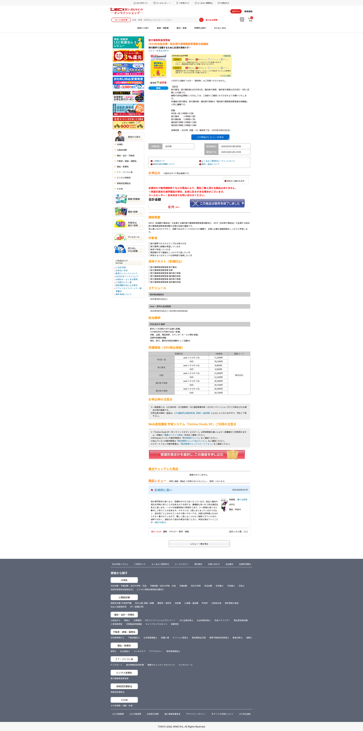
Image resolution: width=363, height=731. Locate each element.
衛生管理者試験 (241, 620)
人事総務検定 (117, 624)
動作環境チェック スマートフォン (196, 443)
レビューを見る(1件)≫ (158, 50)
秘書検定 (175, 624)
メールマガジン (182, 564)
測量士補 (165, 637)
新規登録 (248, 11)
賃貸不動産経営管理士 (219, 637)
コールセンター (162, 3)
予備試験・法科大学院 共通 (163, 585)
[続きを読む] (160, 522)
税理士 (127, 620)
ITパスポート (117, 664)
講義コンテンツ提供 (173, 434)
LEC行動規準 (135, 713)
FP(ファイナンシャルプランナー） (160, 620)
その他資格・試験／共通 (121, 705)
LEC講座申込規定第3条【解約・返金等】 (192, 413)
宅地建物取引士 (117, 637)
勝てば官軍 (242, 499)
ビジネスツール (186, 664)
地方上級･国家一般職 (144, 603)
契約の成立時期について (164, 164)
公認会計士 (116, 620)
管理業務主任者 (199, 637)
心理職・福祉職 (191, 603)
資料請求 (198, 564)
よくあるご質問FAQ (205, 3)
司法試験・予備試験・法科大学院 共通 (128, 585)
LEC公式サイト (142, 3)
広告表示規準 (153, 713)
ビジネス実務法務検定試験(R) (150, 589)
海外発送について (124, 294)
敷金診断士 (238, 637)
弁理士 (242, 585)
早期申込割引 (200, 27)
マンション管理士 (180, 637)
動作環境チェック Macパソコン (192, 440)
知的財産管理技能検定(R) (122, 589)
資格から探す (143, 27)
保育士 (114, 651)
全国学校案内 (245, 564)
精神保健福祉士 (173, 651)
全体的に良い (163, 490)
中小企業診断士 (186, 620)
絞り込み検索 (212, 19)
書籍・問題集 (163, 27)
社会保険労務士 (204, 620)
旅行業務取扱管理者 (119, 678)
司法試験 (208, 585)
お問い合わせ (214, 564)
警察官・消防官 (164, 603)
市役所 (205, 603)
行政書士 (231, 585)
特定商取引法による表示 (127, 285)
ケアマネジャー (156, 651)
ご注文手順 (121, 267)
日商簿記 (138, 620)
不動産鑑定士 (134, 637)
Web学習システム (120, 564)
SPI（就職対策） (137, 606)
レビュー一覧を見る (199, 543)
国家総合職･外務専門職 (121, 603)
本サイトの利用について (222, 713)
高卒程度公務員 (232, 603)
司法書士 (220, 585)
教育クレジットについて (127, 273)
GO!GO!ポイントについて (127, 276)
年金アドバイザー (222, 620)
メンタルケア (139, 651)
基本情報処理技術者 (135, 664)
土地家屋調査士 (150, 637)
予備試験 (183, 585)
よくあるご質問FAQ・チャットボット (218, 160)
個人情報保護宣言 (172, 713)
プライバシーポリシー (196, 713)
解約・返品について (211, 164)
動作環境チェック (191, 437)
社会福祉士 (125, 651)
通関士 (249, 637)
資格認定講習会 (117, 691)
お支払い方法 (122, 270)
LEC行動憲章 (118, 713)
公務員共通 (216, 603)
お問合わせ (225, 3)
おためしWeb (220, 27)
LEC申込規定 (245, 713)
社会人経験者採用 (118, 606)
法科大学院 (196, 585)
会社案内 (229, 564)
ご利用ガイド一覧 (124, 282)
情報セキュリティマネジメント (161, 664)
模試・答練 (181, 27)
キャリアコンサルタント (156, 624)
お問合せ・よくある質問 (127, 279)
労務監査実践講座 (134, 624)
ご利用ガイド (184, 3)
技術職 (178, 603)
